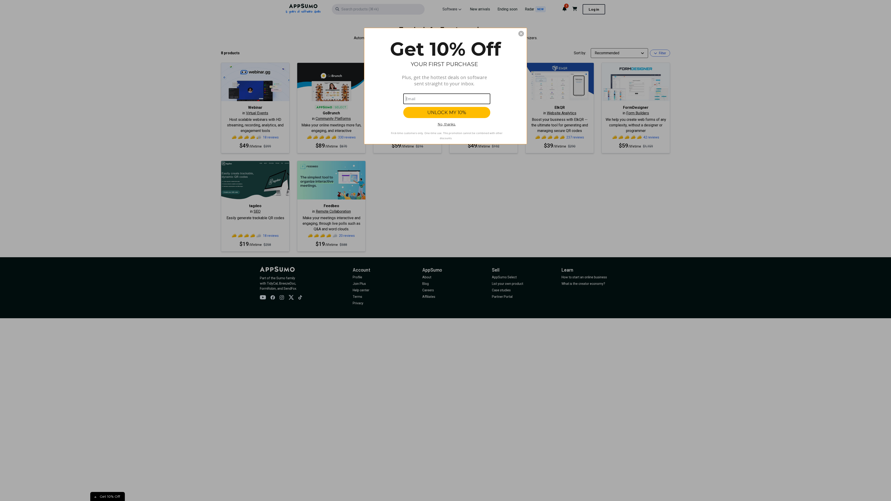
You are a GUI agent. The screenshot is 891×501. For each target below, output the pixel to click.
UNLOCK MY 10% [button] (446, 112)
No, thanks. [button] (447, 124)
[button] (521, 33)
